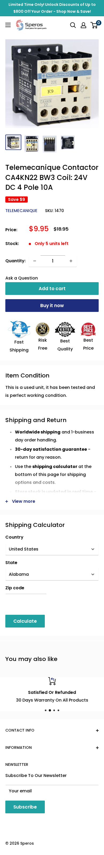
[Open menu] (8, 25)
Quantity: (15, 261)
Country (14, 537)
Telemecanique (21, 210)
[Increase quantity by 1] (71, 261)
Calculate (25, 621)
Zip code (14, 588)
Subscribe (25, 807)
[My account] (83, 25)
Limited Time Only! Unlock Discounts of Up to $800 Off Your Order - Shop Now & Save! (52, 8)
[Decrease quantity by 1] (34, 261)
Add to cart (52, 288)
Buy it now (52, 305)
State (11, 563)
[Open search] (73, 25)
